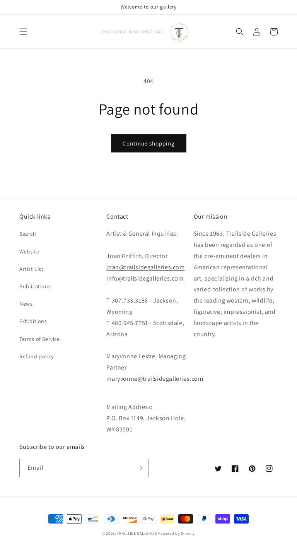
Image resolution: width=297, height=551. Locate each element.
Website (29, 251)
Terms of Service (39, 338)
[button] (23, 31)
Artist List (31, 268)
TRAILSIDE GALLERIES (137, 533)
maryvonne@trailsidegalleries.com (154, 379)
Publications (35, 286)
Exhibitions (33, 321)
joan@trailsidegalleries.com (145, 267)
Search (27, 233)
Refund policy (36, 356)
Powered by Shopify (176, 533)
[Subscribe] (139, 468)
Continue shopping (149, 143)
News (25, 303)
